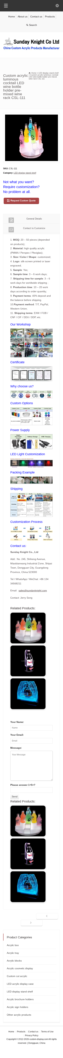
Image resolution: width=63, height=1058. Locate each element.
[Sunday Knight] (31, 50)
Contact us (36, 16)
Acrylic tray (13, 952)
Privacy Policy (31, 1035)
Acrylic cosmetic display (20, 968)
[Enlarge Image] (31, 115)
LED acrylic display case (20, 983)
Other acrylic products (19, 1014)
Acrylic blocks (14, 960)
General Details (34, 218)
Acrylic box (13, 945)
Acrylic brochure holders (20, 999)
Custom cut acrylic (17, 976)
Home (11, 16)
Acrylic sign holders (17, 1007)
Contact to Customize (34, 228)
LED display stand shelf (25, 173)
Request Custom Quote (23, 200)
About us (22, 16)
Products (50, 16)
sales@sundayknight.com (33, 590)
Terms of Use (47, 1031)
